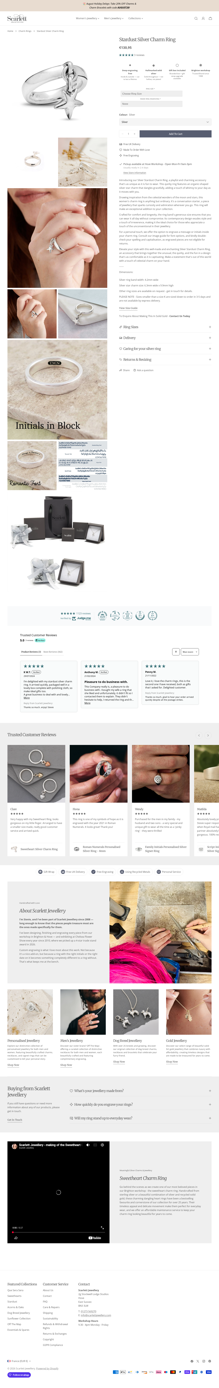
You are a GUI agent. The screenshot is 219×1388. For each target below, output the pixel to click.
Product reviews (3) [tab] (31, 651)
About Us (48, 1290)
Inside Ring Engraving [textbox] (150, 99)
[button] (126, 55)
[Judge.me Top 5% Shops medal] (140, 615)
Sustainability (50, 1318)
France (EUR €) (20, 1361)
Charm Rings (25, 31)
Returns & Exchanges (55, 1333)
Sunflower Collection (19, 1318)
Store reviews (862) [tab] (53, 651)
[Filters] (176, 651)
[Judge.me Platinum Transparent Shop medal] (115, 615)
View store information (134, 172)
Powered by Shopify (47, 1368)
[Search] (196, 18)
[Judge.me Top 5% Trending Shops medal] (152, 615)
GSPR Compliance (53, 1345)
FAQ (45, 1301)
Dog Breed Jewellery (18, 1313)
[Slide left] (199, 735)
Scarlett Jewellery (25, 1368)
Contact (47, 1296)
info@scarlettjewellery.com (96, 1315)
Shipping (48, 1313)
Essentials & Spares (18, 1329)
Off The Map (14, 1324)
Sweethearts (14, 1296)
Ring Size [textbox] (150, 88)
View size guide (128, 308)
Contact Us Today (179, 316)
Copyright (48, 1339)
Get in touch (14, 1119)
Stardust (12, 1301)
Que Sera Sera (15, 1290)
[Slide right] (208, 735)
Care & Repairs (51, 1307)
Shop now (13, 1064)
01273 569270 (88, 1311)
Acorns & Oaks (15, 1307)
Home (10, 31)
